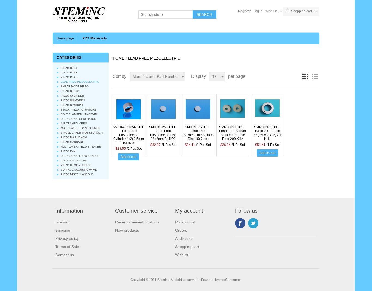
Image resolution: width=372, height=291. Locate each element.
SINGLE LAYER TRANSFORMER (82, 132)
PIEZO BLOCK (70, 91)
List (315, 76)
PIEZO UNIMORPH (73, 100)
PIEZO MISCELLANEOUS (77, 174)
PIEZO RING (69, 72)
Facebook (240, 223)
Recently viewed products (137, 222)
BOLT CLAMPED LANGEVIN (79, 114)
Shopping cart (187, 246)
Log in (258, 11)
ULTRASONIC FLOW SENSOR (80, 155)
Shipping (62, 230)
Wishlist (181, 255)
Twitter (253, 223)
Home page (65, 38)
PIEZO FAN (68, 151)
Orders (181, 230)
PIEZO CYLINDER (72, 95)
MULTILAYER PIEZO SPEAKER (81, 146)
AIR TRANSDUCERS (74, 123)
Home (118, 58)
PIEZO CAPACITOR (73, 160)
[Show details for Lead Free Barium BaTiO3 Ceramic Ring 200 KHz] (232, 111)
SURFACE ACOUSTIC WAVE (79, 169)
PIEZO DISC (69, 67)
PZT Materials (95, 38)
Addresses (184, 238)
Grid (305, 76)
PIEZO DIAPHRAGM (74, 137)
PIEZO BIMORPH (72, 104)
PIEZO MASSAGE (72, 141)
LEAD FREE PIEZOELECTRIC (80, 81)
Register (244, 11)
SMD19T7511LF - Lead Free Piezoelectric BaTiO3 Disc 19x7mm (198, 133)
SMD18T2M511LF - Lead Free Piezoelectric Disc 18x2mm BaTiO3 (163, 133)
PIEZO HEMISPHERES (75, 165)
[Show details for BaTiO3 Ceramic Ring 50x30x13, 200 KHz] (267, 111)
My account (185, 222)
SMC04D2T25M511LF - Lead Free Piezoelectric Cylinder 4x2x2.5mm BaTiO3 (128, 135)
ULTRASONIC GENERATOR (78, 118)
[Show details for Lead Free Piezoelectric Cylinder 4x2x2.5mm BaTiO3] (128, 111)
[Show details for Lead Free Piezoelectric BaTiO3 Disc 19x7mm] (198, 111)
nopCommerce (230, 280)
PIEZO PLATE (70, 77)
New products (127, 230)
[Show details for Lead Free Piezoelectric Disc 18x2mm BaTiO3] (163, 111)
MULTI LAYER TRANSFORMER (80, 128)
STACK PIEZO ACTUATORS (78, 109)
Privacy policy (67, 238)
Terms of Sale (67, 246)
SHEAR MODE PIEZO (75, 86)
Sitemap (62, 222)
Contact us (64, 255)
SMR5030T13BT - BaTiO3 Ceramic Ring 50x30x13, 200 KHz (267, 133)
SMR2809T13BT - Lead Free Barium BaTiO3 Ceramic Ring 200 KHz (232, 133)
